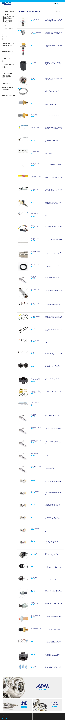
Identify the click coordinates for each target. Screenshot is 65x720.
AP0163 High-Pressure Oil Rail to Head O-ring (36, 265)
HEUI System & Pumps (6, 19)
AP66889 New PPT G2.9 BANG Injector (35, 454)
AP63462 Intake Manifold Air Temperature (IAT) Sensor (35, 102)
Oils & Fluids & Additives (7, 76)
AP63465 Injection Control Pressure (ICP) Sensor (35, 603)
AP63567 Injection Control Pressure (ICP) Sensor (35, 226)
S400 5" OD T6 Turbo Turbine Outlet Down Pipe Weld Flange (36, 32)
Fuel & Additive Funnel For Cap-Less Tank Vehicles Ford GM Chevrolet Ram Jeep (36, 177)
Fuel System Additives (6, 75)
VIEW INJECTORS (24, 707)
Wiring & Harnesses (6, 38)
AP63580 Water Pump (34, 577)
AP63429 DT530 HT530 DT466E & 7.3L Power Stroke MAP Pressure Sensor (36, 629)
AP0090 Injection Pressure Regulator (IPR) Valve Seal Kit (35, 316)
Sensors (4, 34)
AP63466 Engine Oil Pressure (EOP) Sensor (35, 616)
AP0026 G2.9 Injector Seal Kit (35, 640)
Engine (4, 60)
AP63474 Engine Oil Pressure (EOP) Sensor (35, 590)
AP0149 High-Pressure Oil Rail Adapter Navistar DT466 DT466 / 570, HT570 (36, 78)
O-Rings (4, 61)
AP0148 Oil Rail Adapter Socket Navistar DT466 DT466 (36, 62)
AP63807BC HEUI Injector (35, 491)
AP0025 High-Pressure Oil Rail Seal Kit (35, 151)
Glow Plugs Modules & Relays (7, 40)
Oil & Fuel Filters (5, 77)
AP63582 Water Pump (34, 565)
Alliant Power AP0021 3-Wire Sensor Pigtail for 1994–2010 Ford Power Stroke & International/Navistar (35, 127)
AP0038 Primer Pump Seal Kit (35, 340)
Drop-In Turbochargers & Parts (8, 21)
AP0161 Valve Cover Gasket (35, 303)
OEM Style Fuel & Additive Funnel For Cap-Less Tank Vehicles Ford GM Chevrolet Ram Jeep (35, 403)
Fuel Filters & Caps (6, 17)
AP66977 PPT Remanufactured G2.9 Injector (36, 415)
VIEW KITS (54, 706)
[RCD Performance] (7, 5)
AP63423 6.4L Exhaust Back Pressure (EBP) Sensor (35, 115)
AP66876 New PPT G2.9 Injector (36, 466)
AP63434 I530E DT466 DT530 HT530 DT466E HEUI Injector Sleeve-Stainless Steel (35, 252)
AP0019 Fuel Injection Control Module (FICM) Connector (35, 653)
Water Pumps (5, 67)
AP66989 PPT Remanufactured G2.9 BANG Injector (36, 441)
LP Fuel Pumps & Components (8, 20)
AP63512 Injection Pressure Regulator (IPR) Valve (35, 189)
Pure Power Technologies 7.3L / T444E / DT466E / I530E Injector (36, 44)
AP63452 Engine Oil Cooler (35, 289)
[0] (59, 4)
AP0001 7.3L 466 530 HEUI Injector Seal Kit (35, 164)
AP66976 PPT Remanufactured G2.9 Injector (36, 277)
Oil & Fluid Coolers (6, 66)
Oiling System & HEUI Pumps (7, 45)
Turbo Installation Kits (6, 22)
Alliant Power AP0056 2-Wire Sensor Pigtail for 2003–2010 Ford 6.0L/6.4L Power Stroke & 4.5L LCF (36, 214)
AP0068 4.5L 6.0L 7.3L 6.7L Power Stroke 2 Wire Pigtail (35, 139)
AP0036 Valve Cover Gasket (35, 352)
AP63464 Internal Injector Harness (35, 239)
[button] (51, 4)
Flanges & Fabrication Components (8, 16)
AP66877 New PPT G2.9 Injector (36, 427)
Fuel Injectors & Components (7, 18)
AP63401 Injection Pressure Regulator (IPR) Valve (35, 201)
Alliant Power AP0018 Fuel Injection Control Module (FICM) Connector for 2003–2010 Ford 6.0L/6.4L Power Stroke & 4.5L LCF (36, 379)
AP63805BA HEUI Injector (35, 528)
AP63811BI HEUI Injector (34, 479)
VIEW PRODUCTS (42, 689)
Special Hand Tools (6, 89)
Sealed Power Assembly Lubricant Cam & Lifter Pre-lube (36, 19)
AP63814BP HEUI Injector (35, 503)
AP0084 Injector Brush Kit (35, 328)
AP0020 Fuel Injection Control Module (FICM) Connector (35, 365)
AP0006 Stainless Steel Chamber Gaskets (34, 666)
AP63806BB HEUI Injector (35, 540)
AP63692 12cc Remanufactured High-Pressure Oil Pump (36, 553)
